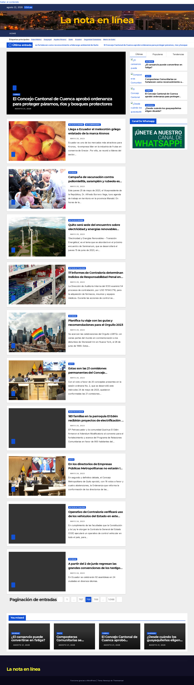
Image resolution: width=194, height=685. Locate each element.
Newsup (106, 680)
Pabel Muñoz (36, 40)
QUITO (148, 76)
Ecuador (78, 40)
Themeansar (118, 680)
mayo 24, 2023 (77, 473)
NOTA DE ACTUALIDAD (77, 268)
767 (81, 599)
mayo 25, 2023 (77, 139)
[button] (185, 33)
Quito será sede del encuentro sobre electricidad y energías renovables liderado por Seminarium (94, 229)
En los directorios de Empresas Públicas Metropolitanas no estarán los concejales (96, 468)
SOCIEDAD (149, 61)
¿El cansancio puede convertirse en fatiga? (28, 638)
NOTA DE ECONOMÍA (76, 124)
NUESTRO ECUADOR (76, 411)
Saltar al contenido (9, 2)
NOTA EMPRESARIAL (93, 124)
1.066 (111, 599)
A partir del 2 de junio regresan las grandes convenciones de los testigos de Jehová (95, 568)
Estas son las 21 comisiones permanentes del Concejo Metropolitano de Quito (87, 373)
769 (96, 599)
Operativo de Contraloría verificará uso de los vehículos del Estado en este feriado (95, 516)
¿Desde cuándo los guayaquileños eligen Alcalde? (62, 104)
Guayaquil (47, 40)
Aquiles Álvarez (60, 40)
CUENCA (149, 90)
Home (13, 33)
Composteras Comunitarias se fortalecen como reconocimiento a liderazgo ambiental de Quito (163, 82)
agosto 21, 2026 (23, 109)
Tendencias (178, 54)
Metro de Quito (109, 40)
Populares (157, 54)
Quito (71, 40)
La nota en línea (97, 20)
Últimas (139, 54)
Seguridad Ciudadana (92, 40)
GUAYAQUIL (17, 99)
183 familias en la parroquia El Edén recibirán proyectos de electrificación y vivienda (95, 420)
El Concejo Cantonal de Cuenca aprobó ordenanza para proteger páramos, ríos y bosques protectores (164, 97)
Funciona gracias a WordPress (83, 680)
